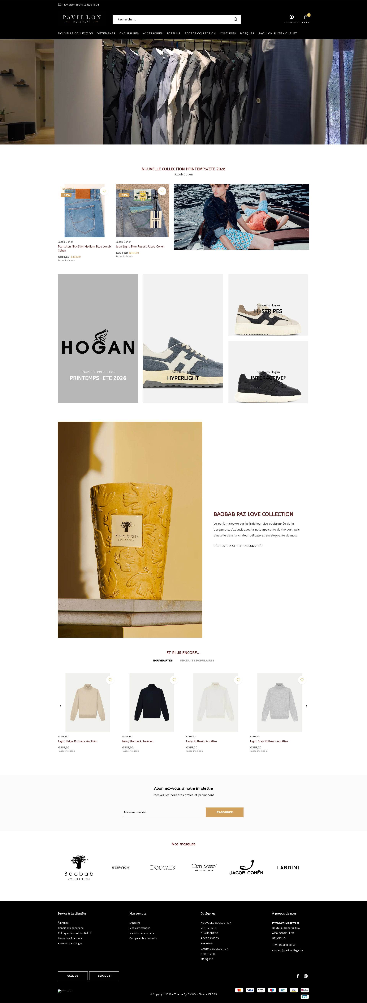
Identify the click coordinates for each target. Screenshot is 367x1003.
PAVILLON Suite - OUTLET (277, 33)
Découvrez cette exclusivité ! (238, 546)
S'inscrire (134, 922)
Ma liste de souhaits (141, 933)
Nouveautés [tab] (163, 660)
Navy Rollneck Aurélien (137, 741)
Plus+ (202, 994)
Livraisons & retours (70, 938)
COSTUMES (228, 33)
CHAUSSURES (129, 33)
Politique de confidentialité (74, 933)
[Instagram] (306, 976)
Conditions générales (71, 928)
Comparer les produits (143, 938)
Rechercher (235, 19)
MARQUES (247, 33)
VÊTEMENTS (106, 33)
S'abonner (224, 812)
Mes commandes (139, 928)
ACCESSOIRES (153, 33)
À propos (63, 922)
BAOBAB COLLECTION (200, 33)
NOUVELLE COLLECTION (75, 33)
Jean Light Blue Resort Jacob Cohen (140, 246)
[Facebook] (298, 976)
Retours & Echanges (70, 943)
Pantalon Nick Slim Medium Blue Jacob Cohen (84, 248)
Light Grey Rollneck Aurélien (269, 741)
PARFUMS (173, 33)
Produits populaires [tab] (197, 660)
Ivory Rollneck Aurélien (201, 741)
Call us (72, 975)
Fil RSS (212, 994)
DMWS (192, 994)
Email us (104, 975)
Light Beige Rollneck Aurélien (77, 741)
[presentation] (60, 706)
